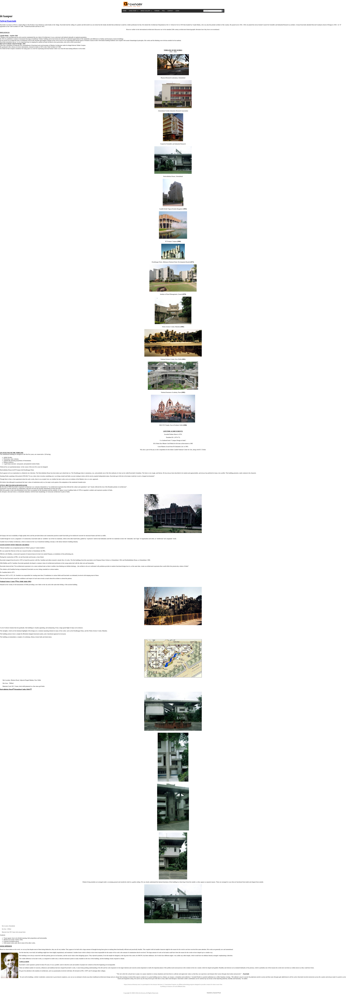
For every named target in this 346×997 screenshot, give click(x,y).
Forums (156, 10)
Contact (170, 10)
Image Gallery (145, 10)
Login (177, 10)
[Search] (223, 11)
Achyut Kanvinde (8, 21)
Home (124, 10)
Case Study (133, 10)
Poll (163, 10)
